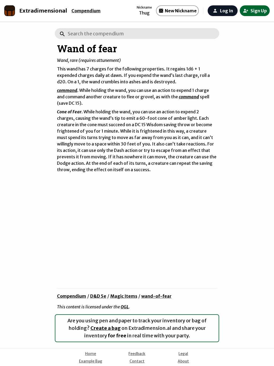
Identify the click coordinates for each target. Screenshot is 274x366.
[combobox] (137, 33)
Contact (137, 361)
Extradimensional (43, 10)
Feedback (136, 353)
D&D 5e (98, 296)
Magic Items (123, 296)
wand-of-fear (156, 296)
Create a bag (105, 328)
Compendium (86, 10)
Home (90, 353)
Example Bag (90, 361)
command (67, 90)
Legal (183, 353)
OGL (125, 306)
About (183, 361)
